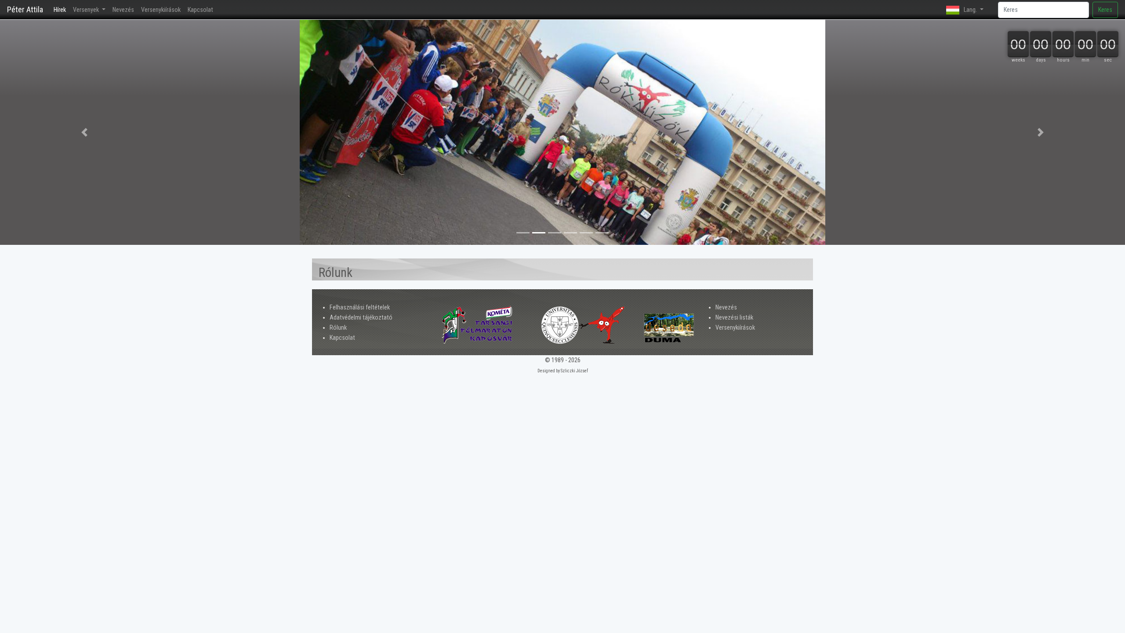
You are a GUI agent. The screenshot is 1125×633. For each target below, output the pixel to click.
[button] (84, 132)
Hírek (61, 10)
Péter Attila (25, 9)
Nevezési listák (734, 317)
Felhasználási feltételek (360, 307)
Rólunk (338, 327)
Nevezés (123, 10)
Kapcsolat (200, 10)
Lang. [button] (970, 10)
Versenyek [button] (86, 10)
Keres (1105, 10)
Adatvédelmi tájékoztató (361, 317)
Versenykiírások (161, 10)
